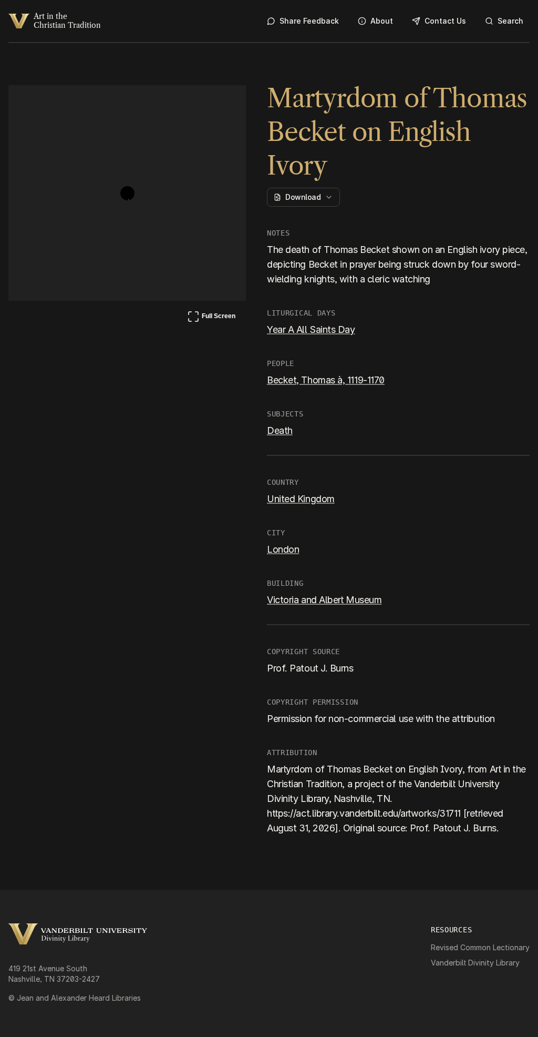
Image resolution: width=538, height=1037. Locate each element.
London (283, 549)
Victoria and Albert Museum (324, 599)
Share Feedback (309, 20)
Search (510, 20)
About (381, 20)
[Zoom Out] (223, 103)
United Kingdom (301, 498)
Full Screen (211, 318)
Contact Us (445, 20)
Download (302, 196)
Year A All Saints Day (311, 329)
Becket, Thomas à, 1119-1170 (326, 379)
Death (280, 430)
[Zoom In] (198, 103)
